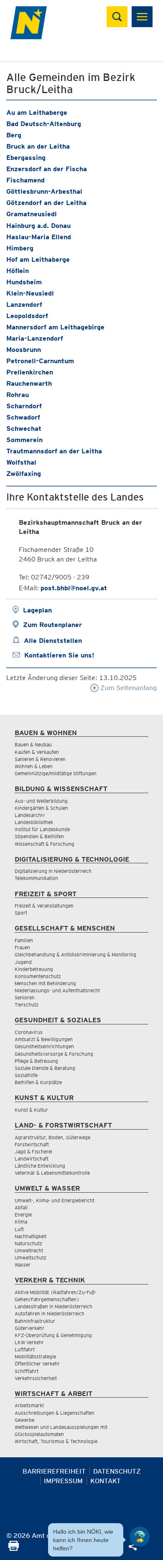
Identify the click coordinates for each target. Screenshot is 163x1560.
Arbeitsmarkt (29, 1405)
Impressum (63, 1481)
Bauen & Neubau (33, 744)
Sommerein (24, 440)
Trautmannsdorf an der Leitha (54, 451)
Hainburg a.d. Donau (38, 226)
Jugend (23, 962)
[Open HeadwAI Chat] (140, 1537)
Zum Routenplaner (52, 625)
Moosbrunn (23, 350)
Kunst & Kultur (31, 1110)
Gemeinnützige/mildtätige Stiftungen (56, 773)
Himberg (19, 248)
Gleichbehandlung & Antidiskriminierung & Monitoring (75, 954)
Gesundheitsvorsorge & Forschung (54, 1054)
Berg (13, 135)
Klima (21, 1222)
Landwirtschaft (31, 1158)
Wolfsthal (21, 462)
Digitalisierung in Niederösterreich (53, 871)
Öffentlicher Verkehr (37, 1363)
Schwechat (23, 428)
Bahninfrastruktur (35, 1321)
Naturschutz (28, 1243)
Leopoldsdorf (27, 316)
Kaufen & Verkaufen (37, 752)
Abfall (21, 1207)
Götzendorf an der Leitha (46, 203)
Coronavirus (29, 1032)
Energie (23, 1214)
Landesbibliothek (34, 822)
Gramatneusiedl (31, 214)
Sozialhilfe (26, 1075)
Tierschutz (26, 1004)
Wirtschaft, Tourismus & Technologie (56, 1441)
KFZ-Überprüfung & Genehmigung (53, 1335)
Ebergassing (26, 158)
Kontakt (105, 1481)
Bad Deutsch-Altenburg (43, 124)
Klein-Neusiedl (30, 293)
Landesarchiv (30, 815)
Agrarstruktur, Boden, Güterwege (52, 1137)
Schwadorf (23, 417)
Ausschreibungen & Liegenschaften (54, 1413)
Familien (24, 940)
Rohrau (17, 395)
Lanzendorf (24, 304)
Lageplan (37, 610)
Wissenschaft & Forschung (44, 844)
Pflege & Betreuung (36, 1061)
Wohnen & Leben (34, 766)
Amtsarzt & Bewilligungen (44, 1039)
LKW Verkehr (29, 1342)
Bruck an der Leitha (38, 146)
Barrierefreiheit (54, 1471)
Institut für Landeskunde (42, 829)
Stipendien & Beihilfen (39, 836)
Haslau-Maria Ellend (38, 237)
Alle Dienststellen (53, 641)
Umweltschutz (30, 1257)
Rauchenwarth (29, 383)
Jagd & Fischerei (33, 1151)
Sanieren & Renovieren (40, 759)
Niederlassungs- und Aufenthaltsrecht (57, 990)
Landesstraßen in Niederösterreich (53, 1306)
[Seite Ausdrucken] (13, 1548)
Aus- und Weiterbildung (41, 801)
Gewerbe (24, 1420)
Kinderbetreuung (34, 969)
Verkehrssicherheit (36, 1378)
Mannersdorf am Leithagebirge (55, 327)
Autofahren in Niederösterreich (49, 1313)
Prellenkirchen (29, 372)
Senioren (25, 997)
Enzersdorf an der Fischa (46, 169)
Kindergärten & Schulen (41, 808)
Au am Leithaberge (36, 112)
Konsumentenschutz (38, 976)
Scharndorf (24, 406)
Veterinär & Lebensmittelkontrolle (52, 1173)
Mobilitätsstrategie (35, 1356)
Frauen (22, 947)
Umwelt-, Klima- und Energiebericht (54, 1200)
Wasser (23, 1265)
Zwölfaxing (23, 474)
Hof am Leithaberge (38, 259)
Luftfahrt (25, 1349)
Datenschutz (117, 1471)
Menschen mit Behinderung (45, 983)
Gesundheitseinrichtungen (44, 1046)
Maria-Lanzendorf (34, 338)
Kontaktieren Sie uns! (59, 655)
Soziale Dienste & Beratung (45, 1068)
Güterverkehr (29, 1328)
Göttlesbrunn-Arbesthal (44, 191)
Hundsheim (24, 282)
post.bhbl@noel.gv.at (74, 588)
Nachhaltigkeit (30, 1236)
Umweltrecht (29, 1250)
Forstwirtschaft (32, 1144)
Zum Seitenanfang (128, 688)
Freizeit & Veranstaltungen (44, 906)
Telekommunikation (36, 878)
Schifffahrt (26, 1371)
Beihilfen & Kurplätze (38, 1082)
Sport (21, 913)
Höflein (17, 271)
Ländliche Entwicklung (40, 1166)
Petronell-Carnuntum (40, 361)
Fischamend (25, 180)
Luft (19, 1229)
